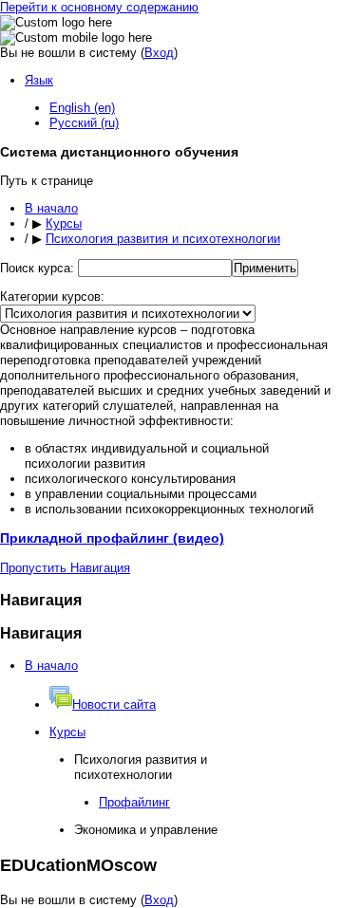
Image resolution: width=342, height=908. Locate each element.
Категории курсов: (52, 296)
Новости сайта (114, 704)
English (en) (82, 108)
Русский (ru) (84, 123)
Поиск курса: (39, 268)
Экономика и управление (146, 830)
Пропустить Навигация (65, 568)
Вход (159, 53)
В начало (51, 208)
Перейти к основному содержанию (99, 7)
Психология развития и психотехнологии (163, 239)
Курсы (64, 223)
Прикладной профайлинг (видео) (112, 538)
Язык (39, 80)
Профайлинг (134, 802)
